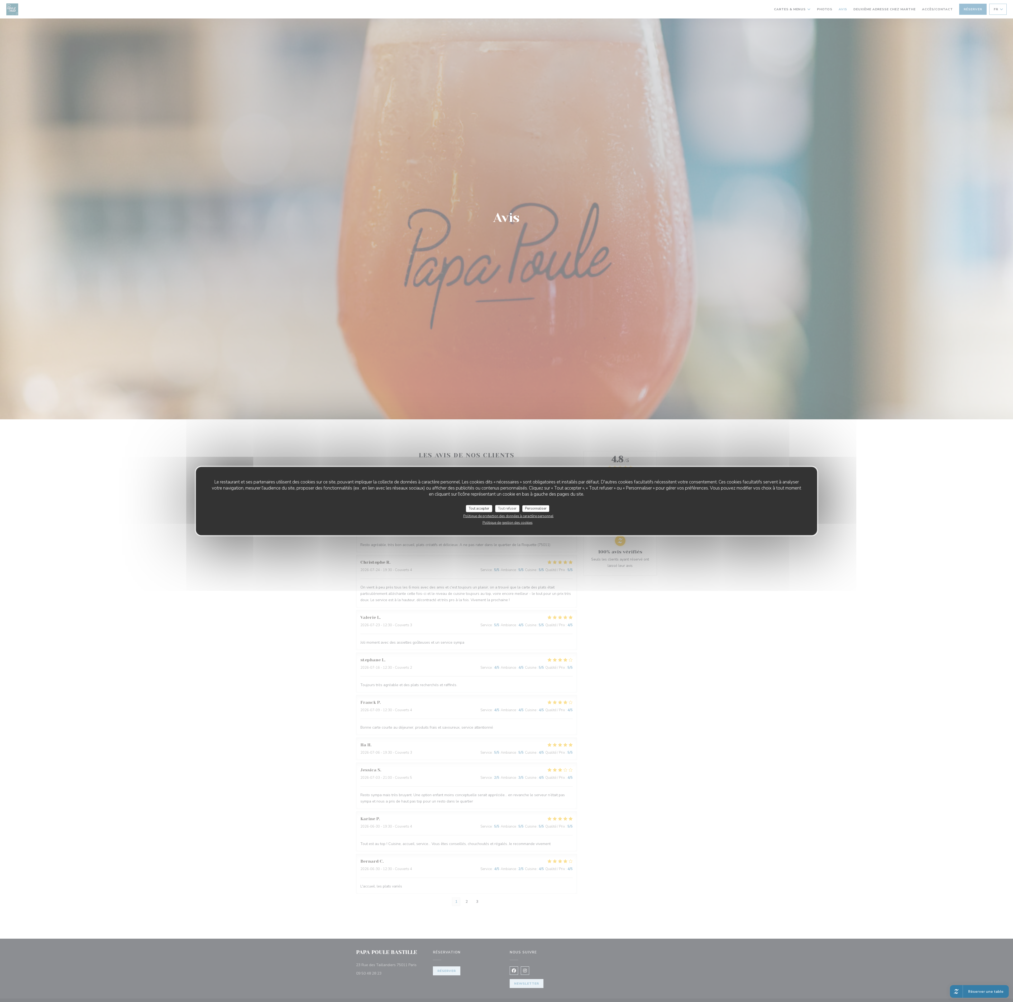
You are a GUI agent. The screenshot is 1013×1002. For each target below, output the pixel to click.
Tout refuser (507, 508)
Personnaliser (536, 508)
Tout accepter (479, 508)
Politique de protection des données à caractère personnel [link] (508, 516)
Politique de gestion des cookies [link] (507, 522)
